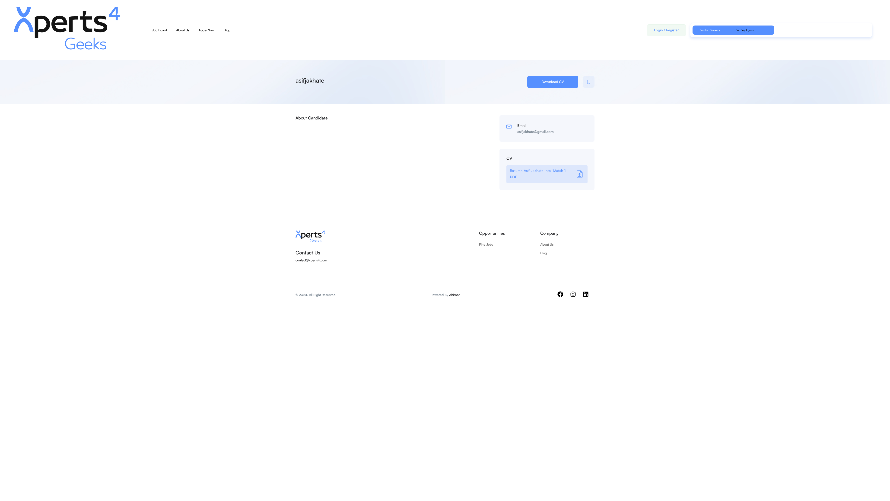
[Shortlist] (588, 82)
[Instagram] (576, 297)
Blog (227, 30)
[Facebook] (563, 297)
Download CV (553, 82)
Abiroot (454, 295)
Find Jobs (486, 244)
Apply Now (206, 30)
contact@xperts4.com (311, 260)
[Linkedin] (588, 297)
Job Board (159, 30)
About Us (182, 30)
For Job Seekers (710, 30)
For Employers (744, 30)
